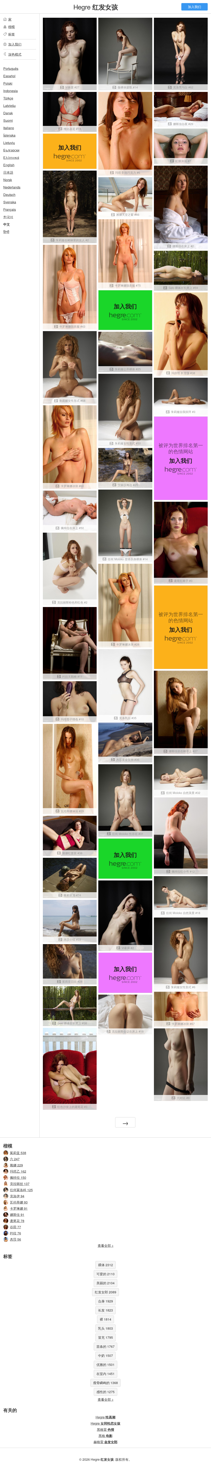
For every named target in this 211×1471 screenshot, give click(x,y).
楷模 (11, 26)
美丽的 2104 (105, 1283)
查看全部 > (106, 1245)
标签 (11, 34)
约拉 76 (15, 1233)
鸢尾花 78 (17, 1220)
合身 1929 (105, 1301)
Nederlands (11, 187)
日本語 (8, 172)
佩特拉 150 (18, 1177)
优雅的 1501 (105, 1364)
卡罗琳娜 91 (19, 1208)
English (8, 165)
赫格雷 (105, 1441)
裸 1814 (105, 1319)
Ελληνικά (11, 157)
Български (11, 150)
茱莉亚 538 (18, 1152)
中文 (6, 224)
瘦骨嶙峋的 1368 (105, 1382)
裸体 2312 (105, 1264)
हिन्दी (6, 231)
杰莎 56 (15, 1239)
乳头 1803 (105, 1328)
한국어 (8, 216)
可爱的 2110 (105, 1274)
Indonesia (10, 90)
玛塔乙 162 (18, 1171)
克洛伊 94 (17, 1196)
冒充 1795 (105, 1337)
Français (9, 209)
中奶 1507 (105, 1355)
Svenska (9, 202)
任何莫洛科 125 (21, 1189)
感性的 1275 (105, 1391)
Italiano (8, 127)
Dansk (8, 113)
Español (9, 76)
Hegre (95, 6)
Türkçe (8, 98)
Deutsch (9, 194)
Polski (7, 83)
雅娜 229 (16, 1165)
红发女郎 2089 (105, 1292)
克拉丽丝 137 (19, 1183)
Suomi (8, 120)
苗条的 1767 (105, 1346)
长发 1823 (105, 1310)
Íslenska (9, 135)
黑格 (105, 1435)
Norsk (7, 179)
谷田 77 (15, 1227)
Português (10, 68)
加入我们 (194, 6)
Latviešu (9, 105)
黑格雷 (105, 1429)
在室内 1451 (105, 1373)
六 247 (15, 1159)
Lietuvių (9, 142)
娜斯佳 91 (17, 1214)
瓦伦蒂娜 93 (19, 1202)
